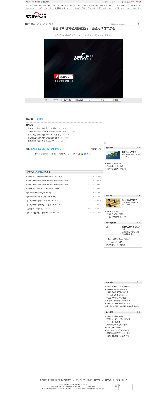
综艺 (44, 5)
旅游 (92, 5)
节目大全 (48, 8)
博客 (122, 5)
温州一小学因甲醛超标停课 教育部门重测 (43, 189)
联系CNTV (67, 380)
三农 (105, 5)
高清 (89, 8)
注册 (128, 2)
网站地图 (46, 2)
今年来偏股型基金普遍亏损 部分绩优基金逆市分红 (47, 131)
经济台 (39, 24)
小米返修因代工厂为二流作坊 (117, 336)
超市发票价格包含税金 (115, 316)
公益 (79, 5)
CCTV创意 (108, 380)
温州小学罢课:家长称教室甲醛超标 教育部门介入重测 (47, 185)
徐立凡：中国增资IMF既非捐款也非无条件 (122, 306)
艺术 (75, 5)
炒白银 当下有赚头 (113, 327)
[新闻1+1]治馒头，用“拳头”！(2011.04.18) (43, 213)
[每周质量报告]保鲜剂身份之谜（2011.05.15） (45, 205)
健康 (97, 5)
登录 (123, 2)
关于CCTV (43, 380)
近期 (52, 149)
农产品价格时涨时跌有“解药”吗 (118, 287)
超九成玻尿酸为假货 (129, 200)
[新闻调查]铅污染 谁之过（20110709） (42, 197)
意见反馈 (80, 100)
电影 (93, 8)
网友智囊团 (116, 380)
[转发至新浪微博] (90, 154)
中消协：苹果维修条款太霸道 (117, 239)
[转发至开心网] (78, 154)
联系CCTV (51, 380)
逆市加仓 (58, 149)
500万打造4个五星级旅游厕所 (117, 330)
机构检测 (34, 149)
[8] (55, 99)
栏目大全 (41, 8)
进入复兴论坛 (86, 35)
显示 (43, 149)
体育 (40, 5)
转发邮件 (62, 154)
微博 (118, 5)
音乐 (57, 5)
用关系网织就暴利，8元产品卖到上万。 (131, 204)
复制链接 (53, 154)
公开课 (117, 8)
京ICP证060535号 (71, 386)
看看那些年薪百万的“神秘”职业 (118, 333)
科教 (62, 5)
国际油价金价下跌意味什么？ (117, 295)
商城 (109, 5)
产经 (84, 5)
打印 (37, 154)
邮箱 (135, 5)
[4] (51, 99)
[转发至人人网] (84, 154)
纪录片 (105, 8)
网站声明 (82, 380)
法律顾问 (90, 380)
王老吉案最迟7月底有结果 (116, 169)
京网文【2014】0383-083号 (86, 386)
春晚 (49, 5)
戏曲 (53, 5)
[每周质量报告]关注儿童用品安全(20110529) (44, 201)
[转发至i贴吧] (87, 154)
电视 (27, 8)
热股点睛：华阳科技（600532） (39, 209)
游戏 (139, 5)
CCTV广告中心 (99, 380)
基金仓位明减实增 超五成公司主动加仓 (42, 128)
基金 (48, 149)
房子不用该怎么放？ (114, 322)
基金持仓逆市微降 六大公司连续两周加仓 (43, 138)
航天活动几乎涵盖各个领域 (116, 325)
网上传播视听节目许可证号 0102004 (53, 389)
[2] (49, 99)
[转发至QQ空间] (81, 154)
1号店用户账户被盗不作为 (116, 217)
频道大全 (32, 8)
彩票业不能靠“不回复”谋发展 (117, 292)
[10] (57, 99)
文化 (71, 5)
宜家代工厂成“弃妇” (129, 152)
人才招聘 (75, 380)
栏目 (139, 8)
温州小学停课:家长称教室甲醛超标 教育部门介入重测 (47, 180)
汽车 (88, 5)
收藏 (116, 100)
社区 (114, 5)
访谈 (131, 5)
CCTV (129, 8)
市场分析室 (39, 119)
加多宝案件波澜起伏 (114, 163)
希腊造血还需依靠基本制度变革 (118, 303)
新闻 (31, 5)
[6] (53, 99)
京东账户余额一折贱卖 (115, 214)
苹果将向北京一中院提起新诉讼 (118, 319)
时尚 (101, 5)
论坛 (127, 5)
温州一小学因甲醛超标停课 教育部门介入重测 (44, 176)
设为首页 (138, 2)
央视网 (28, 2)
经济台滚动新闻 (48, 24)
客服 (132, 2)
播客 (122, 8)
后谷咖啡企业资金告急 (115, 166)
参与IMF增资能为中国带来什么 (118, 301)
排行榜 (68, 100)
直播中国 (58, 8)
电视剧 (99, 8)
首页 (27, 5)
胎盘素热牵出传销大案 (115, 211)
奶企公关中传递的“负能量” (116, 298)
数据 (39, 149)
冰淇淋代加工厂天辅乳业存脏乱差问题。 (131, 233)
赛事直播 (65, 8)
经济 (35, 5)
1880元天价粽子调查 (114, 242)
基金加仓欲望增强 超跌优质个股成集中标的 (44, 135)
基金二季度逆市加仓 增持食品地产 (41, 141)
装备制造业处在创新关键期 (116, 289)
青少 (66, 5)
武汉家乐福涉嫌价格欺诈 (115, 245)
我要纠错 (45, 154)
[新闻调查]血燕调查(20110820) (39, 193)
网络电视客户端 (79, 8)
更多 (138, 147)
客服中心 (124, 380)
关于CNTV (59, 380)
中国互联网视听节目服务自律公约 (93, 389)
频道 (135, 8)
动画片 (111, 8)
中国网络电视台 (37, 2)
